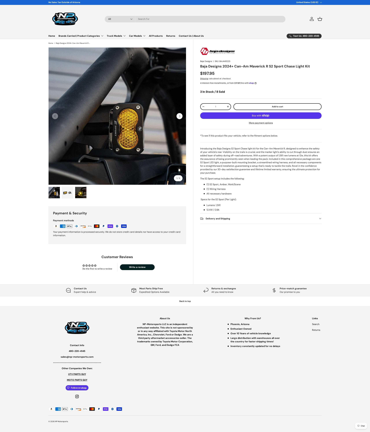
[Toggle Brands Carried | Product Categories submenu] (102, 36)
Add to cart (277, 106)
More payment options (261, 122)
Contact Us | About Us (191, 35)
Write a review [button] (137, 267)
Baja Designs (206, 61)
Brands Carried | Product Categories (79, 35)
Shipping (204, 78)
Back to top (185, 301)
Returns (170, 35)
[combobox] (195, 19)
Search (315, 324)
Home (51, 35)
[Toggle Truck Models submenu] (124, 36)
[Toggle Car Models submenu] (144, 36)
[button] (320, 19)
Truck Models (114, 35)
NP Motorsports (61, 421)
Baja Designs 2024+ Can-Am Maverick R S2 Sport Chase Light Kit (73, 43)
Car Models (135, 35)
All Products (156, 35)
